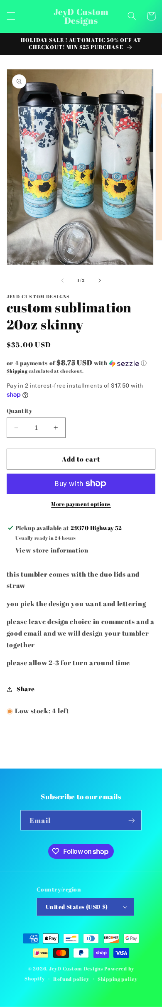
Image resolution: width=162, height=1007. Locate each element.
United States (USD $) (77, 907)
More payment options (81, 504)
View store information (51, 550)
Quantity (19, 411)
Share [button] (26, 689)
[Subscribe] (131, 820)
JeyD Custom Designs (76, 968)
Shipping (17, 371)
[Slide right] (100, 280)
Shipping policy (117, 979)
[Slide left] (62, 280)
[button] (10, 16)
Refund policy (71, 979)
